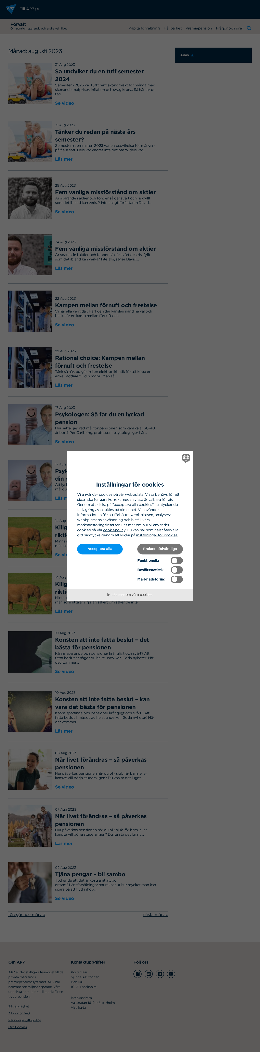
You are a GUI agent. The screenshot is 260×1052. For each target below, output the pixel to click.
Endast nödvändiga (160, 549)
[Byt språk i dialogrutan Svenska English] (185, 458)
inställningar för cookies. (157, 535)
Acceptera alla (100, 549)
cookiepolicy (114, 530)
